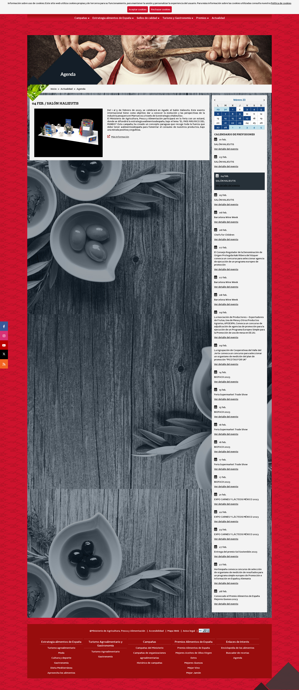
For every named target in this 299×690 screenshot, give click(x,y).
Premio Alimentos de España (193, 647)
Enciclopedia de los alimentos (237, 647)
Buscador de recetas (237, 652)
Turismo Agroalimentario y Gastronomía (105, 643)
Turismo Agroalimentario (105, 651)
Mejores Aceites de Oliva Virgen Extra (194, 655)
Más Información (120, 136)
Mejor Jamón (193, 672)
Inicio (54, 88)
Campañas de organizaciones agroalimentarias (149, 655)
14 (225, 118)
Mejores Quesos (193, 662)
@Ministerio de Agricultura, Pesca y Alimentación (118, 630)
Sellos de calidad (147, 17)
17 (247, 118)
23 (239, 122)
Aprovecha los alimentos (61, 672)
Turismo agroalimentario (61, 647)
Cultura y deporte (61, 657)
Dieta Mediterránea (61, 667)
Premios (201, 17)
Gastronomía (61, 662)
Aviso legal (189, 630)
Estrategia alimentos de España (112, 17)
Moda (61, 652)
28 (225, 127)
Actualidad (218, 17)
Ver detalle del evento (226, 148)
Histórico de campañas (149, 662)
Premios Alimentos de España (193, 641)
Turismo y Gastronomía (176, 17)
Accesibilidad (156, 630)
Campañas (80, 17)
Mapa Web (173, 630)
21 (225, 122)
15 (233, 118)
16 (240, 118)
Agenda (237, 657)
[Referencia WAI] (204, 631)
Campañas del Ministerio (149, 647)
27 (218, 127)
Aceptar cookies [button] (137, 9)
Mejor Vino (193, 667)
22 (232, 122)
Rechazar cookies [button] (160, 9)
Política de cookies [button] (281, 3)
